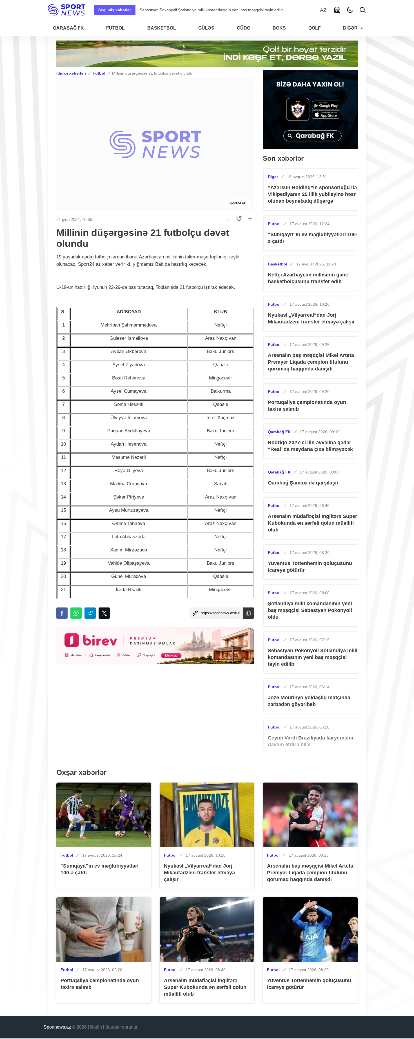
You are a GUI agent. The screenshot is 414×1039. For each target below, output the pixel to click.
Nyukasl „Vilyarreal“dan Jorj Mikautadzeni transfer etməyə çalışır (311, 318)
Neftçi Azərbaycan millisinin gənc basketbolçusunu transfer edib (308, 278)
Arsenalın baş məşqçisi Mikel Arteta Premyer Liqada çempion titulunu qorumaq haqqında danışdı (311, 362)
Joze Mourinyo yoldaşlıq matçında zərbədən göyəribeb (309, 701)
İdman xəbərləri (71, 73)
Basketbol (277, 264)
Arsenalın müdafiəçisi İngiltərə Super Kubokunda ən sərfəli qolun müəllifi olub (312, 523)
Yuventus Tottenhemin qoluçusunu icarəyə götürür (310, 566)
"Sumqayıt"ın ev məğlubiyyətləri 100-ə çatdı (312, 238)
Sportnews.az (57, 1027)
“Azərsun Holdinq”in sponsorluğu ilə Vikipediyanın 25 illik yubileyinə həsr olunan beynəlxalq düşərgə (312, 194)
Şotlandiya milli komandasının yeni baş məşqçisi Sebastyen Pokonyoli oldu (310, 610)
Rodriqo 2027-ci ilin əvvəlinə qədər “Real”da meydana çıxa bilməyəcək (310, 446)
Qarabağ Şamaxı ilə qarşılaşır (303, 483)
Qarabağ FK (279, 432)
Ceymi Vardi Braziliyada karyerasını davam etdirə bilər (188, 10)
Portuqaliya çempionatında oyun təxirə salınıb (307, 405)
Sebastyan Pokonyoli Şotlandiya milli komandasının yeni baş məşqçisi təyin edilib (312, 657)
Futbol (99, 73)
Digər (273, 177)
